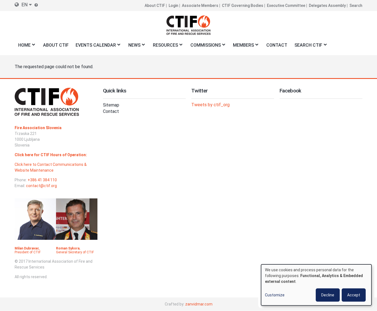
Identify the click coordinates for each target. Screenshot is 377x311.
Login (173, 5)
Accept (353, 295)
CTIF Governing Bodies (242, 5)
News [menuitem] (132, 46)
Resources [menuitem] (163, 46)
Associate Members (200, 5)
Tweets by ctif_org (210, 104)
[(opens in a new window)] (35, 222)
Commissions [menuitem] (204, 46)
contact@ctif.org (41, 186)
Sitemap (111, 105)
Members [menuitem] (242, 46)
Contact (111, 111)
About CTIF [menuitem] (56, 45)
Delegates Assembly (327, 5)
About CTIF (155, 5)
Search (355, 5)
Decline (327, 295)
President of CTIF (28, 252)
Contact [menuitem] (276, 45)
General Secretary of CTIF (75, 252)
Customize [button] (275, 295)
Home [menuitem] (23, 46)
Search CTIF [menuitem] (306, 46)
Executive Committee (286, 5)
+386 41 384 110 (42, 180)
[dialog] (316, 284)
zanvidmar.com (199, 304)
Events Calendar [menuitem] (94, 46)
